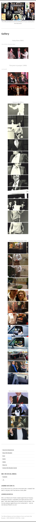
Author (4, 459)
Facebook (4, 477)
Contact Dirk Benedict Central (9, 468)
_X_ (3, 480)
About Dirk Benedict (7, 453)
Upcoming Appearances (8, 450)
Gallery (4, 462)
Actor (3, 456)
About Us (4, 465)
